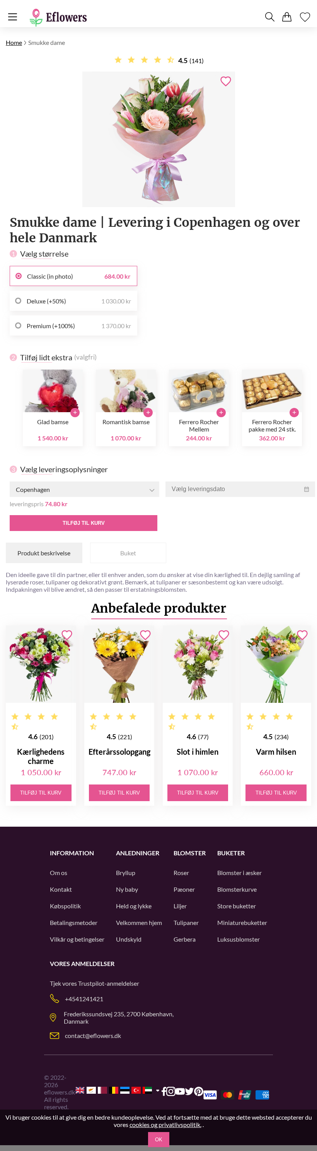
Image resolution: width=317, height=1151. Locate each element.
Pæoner (184, 889)
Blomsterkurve (237, 889)
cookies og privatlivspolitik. (165, 1124)
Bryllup (125, 872)
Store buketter (236, 905)
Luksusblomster (238, 939)
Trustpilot (91, 983)
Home (14, 42)
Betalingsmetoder (73, 922)
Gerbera (185, 939)
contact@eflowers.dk (93, 1035)
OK (158, 1139)
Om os (58, 872)
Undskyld (128, 939)
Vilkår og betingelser (77, 939)
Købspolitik (65, 905)
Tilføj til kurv (84, 523)
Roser (181, 872)
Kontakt (61, 889)
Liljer (180, 905)
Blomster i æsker (239, 872)
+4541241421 (84, 998)
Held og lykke (134, 905)
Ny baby (127, 889)
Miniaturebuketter (242, 922)
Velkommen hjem (139, 922)
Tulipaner (186, 922)
